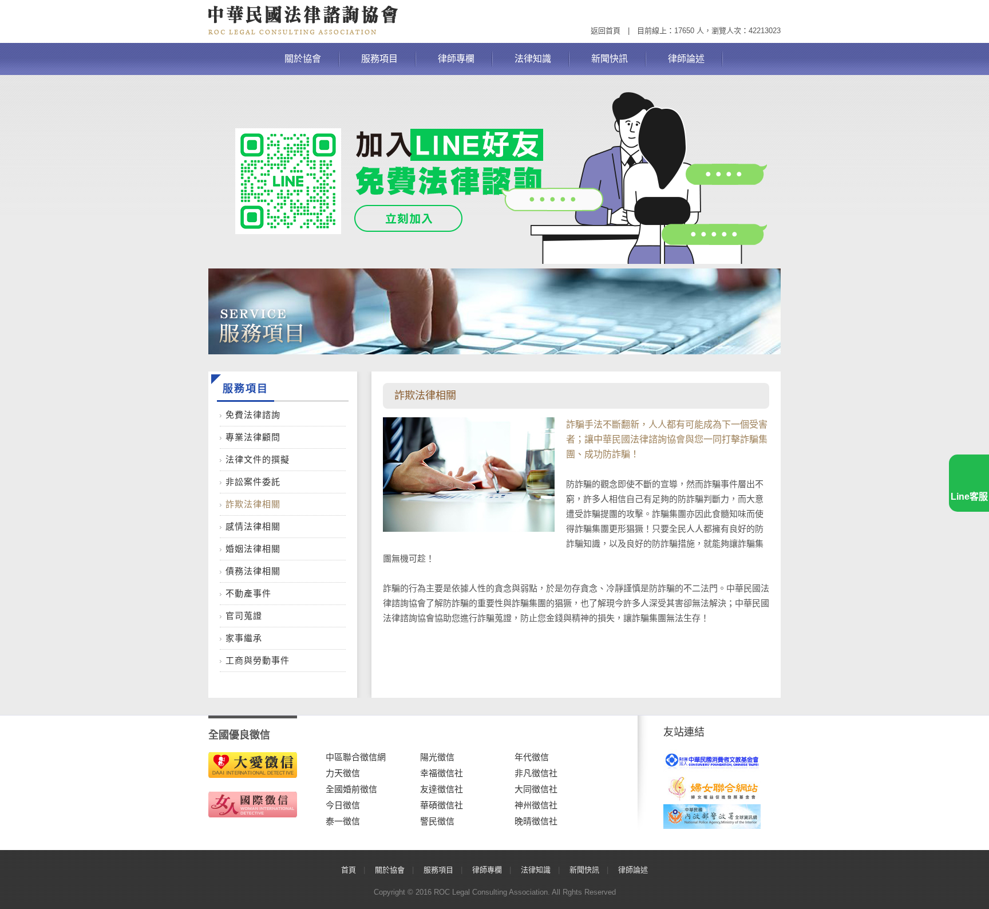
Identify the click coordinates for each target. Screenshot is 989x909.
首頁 (348, 869)
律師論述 (686, 59)
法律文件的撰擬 (258, 459)
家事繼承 (244, 638)
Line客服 (969, 496)
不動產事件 (248, 593)
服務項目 (379, 59)
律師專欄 (456, 59)
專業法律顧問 (253, 437)
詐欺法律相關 (253, 504)
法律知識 (533, 59)
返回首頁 (605, 30)
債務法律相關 (253, 571)
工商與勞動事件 (258, 660)
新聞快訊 (609, 59)
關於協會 (302, 59)
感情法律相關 (253, 526)
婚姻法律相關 (253, 549)
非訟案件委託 (253, 482)
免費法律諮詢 (253, 415)
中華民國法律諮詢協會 (303, 20)
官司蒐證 (244, 616)
